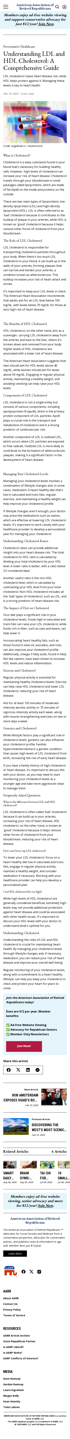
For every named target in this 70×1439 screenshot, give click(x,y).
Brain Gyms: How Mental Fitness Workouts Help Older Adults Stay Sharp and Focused (28, 1176)
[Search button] (57, 6)
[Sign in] (64, 6)
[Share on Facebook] (9, 1070)
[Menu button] (5, 6)
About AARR (11, 1298)
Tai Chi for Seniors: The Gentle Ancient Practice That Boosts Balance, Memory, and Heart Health (47, 1176)
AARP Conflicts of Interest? (20, 1358)
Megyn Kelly (11, 1396)
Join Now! (24, 1046)
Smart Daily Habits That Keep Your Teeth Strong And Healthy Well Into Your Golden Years (10, 1176)
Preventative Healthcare (19, 46)
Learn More (15, 1253)
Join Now (45, 23)
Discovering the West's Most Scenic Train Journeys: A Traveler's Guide (48, 1127)
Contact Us (10, 1304)
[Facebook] (23, 1272)
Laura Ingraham (13, 1390)
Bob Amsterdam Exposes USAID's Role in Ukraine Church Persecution (21, 1098)
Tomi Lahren (11, 1407)
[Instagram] (39, 1272)
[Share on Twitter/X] (18, 1070)
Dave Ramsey (12, 1378)
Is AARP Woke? (12, 1352)
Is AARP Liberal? (13, 1347)
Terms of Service (14, 1315)
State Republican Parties (19, 1341)
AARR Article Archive (16, 1335)
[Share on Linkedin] (28, 1070)
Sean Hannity (11, 1401)
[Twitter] (31, 1272)
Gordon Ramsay (13, 1384)
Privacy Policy (12, 1309)
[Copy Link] (37, 1070)
